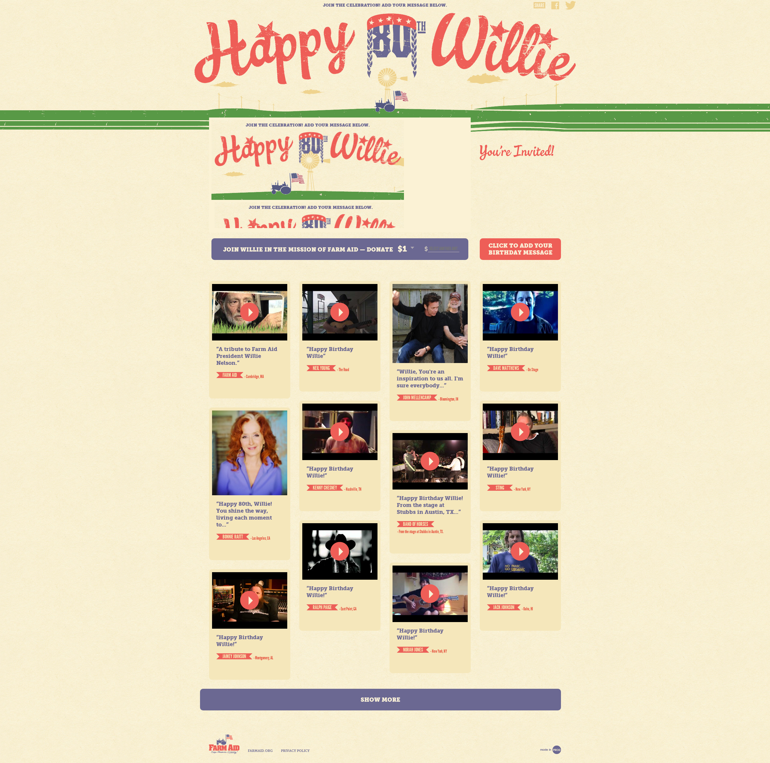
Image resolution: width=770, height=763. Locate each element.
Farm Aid (224, 744)
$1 (402, 249)
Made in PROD (550, 750)
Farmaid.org (260, 751)
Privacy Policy (295, 751)
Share (539, 5)
